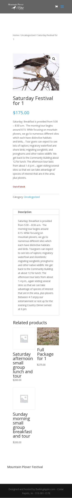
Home (16, 35)
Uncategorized (28, 35)
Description (24, 212)
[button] (54, 59)
